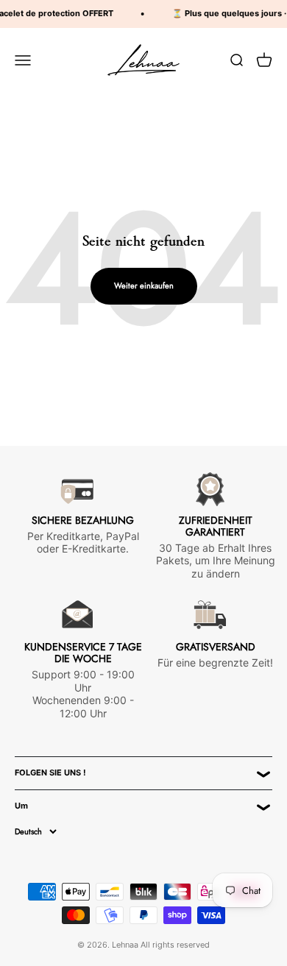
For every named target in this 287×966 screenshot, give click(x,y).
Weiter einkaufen (144, 285)
